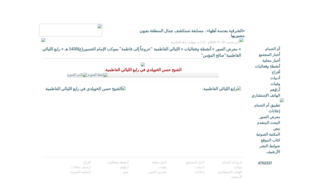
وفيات (275, 83)
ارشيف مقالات (81, 167)
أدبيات (275, 78)
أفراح (276, 72)
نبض (276, 128)
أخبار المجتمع (269, 54)
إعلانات (274, 111)
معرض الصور (269, 117)
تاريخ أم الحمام (232, 162)
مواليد (238, 167)
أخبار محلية (271, 60)
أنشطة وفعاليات (267, 66)
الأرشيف (273, 151)
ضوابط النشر (269, 146)
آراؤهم (275, 89)
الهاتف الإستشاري (266, 95)
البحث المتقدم (268, 122)
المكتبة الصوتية (268, 134)
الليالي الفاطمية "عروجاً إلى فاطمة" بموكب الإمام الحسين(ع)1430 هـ (122, 49)
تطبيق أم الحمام (267, 105)
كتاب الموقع (270, 140)
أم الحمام (272, 49)
